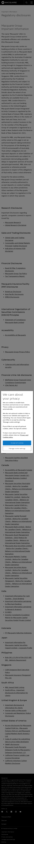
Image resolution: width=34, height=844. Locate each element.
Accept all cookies (17, 443)
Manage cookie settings (17, 448)
